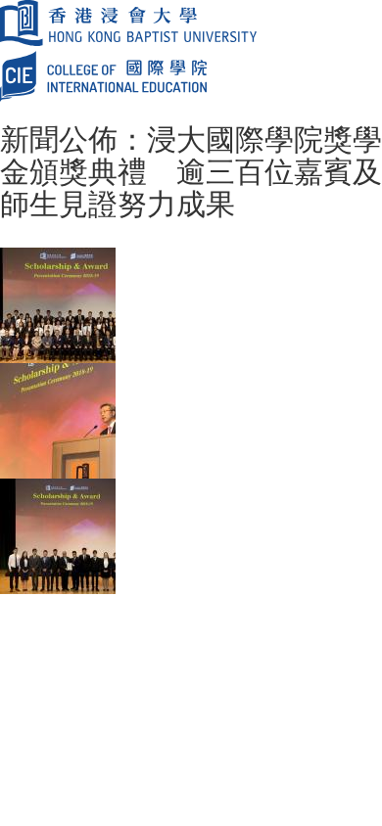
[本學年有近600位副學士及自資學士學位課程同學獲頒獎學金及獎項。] (58, 303)
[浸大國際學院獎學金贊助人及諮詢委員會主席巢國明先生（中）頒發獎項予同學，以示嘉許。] (58, 534)
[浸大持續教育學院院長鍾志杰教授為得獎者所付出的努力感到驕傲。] (58, 419)
